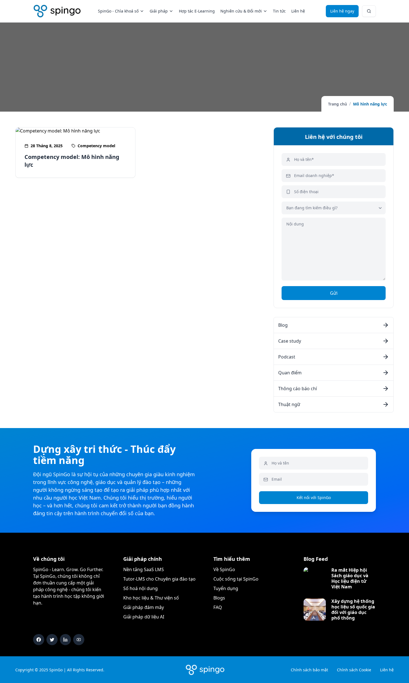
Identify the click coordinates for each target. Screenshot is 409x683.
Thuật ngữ (289, 404)
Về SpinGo (224, 569)
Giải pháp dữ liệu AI (143, 617)
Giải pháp (159, 11)
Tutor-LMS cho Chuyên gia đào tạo (159, 579)
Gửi (333, 293)
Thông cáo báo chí (297, 388)
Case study (289, 341)
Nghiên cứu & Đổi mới (241, 11)
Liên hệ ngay (342, 11)
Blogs (219, 598)
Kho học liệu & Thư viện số (151, 598)
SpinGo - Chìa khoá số (118, 11)
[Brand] (204, 669)
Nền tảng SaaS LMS (143, 569)
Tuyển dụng (225, 588)
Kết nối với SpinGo (314, 497)
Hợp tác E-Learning (197, 11)
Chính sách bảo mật (309, 669)
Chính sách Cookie (354, 669)
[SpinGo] (57, 11)
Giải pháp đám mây (143, 607)
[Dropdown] (369, 11)
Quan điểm (290, 373)
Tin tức (279, 11)
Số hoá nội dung (140, 588)
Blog (283, 325)
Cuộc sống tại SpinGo (235, 579)
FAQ (217, 607)
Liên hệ (298, 11)
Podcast (286, 357)
